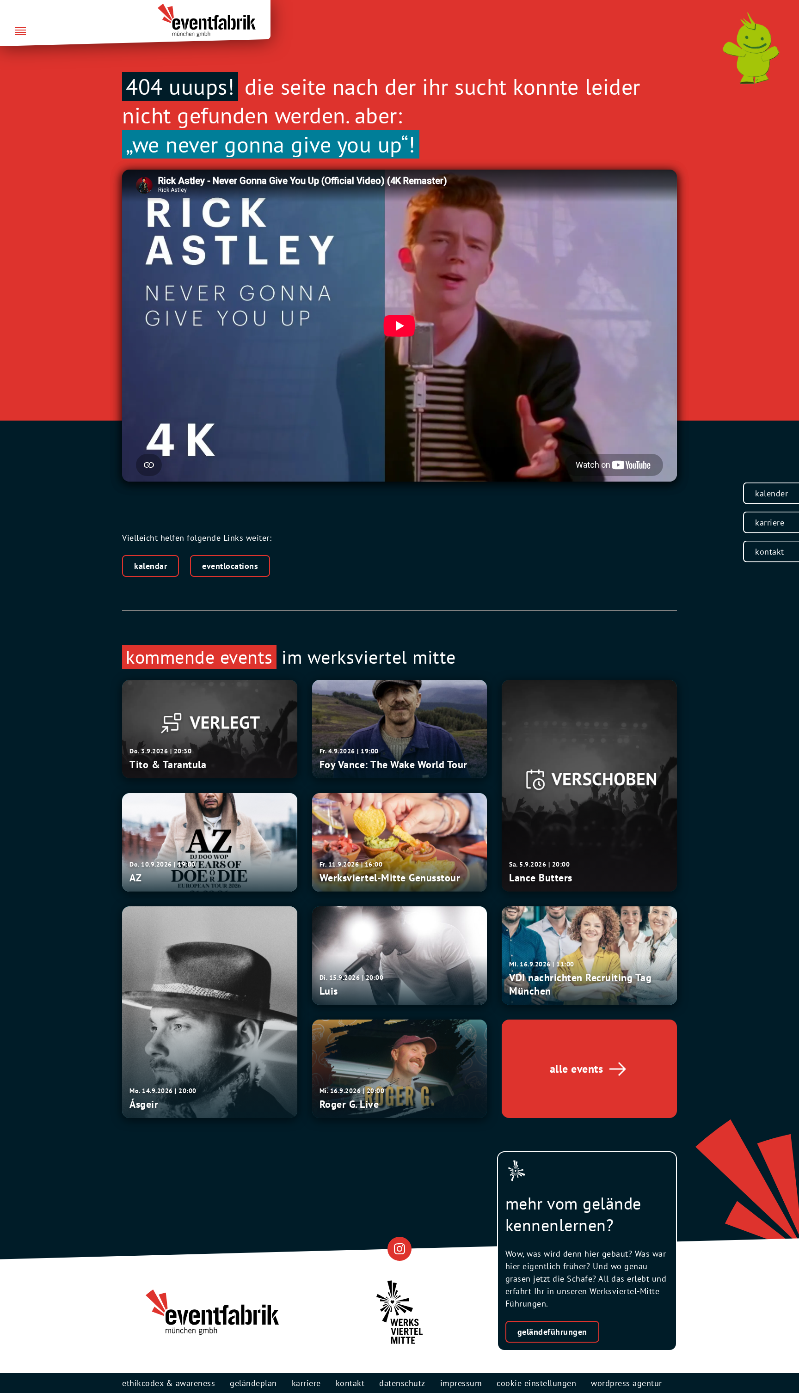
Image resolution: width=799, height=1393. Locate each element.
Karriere (769, 522)
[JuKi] (751, 48)
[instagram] (399, 1248)
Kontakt (769, 551)
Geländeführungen (552, 1331)
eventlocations (230, 566)
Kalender (771, 493)
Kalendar (150, 566)
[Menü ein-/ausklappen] (20, 32)
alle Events (576, 1069)
